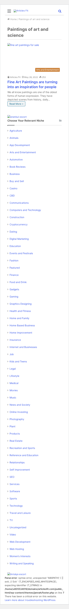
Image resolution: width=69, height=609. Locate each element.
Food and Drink (18, 282)
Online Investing (19, 412)
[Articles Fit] (21, 10)
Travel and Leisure (20, 513)
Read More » (16, 103)
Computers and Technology (25, 210)
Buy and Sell (17, 181)
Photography (17, 419)
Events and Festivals (21, 253)
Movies (14, 390)
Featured (15, 267)
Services (14, 484)
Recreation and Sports (22, 448)
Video (13, 534)
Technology (16, 505)
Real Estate (16, 440)
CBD (12, 195)
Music (13, 397)
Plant (12, 426)
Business (15, 174)
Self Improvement (20, 469)
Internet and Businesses (23, 347)
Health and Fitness (20, 311)
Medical (14, 383)
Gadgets (14, 289)
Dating (13, 231)
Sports (13, 498)
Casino (13, 188)
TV (11, 520)
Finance (14, 275)
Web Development (20, 541)
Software (15, 491)
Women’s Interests (20, 556)
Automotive (16, 159)
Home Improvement (21, 332)
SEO (12, 476)
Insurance (15, 339)
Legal (13, 368)
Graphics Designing (20, 303)
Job (12, 354)
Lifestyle (14, 376)
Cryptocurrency (19, 224)
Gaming (14, 296)
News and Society (20, 404)
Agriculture (16, 130)
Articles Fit (15, 77)
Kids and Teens (18, 361)
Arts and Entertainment (23, 152)
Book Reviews (17, 166)
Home (13, 19)
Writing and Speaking (22, 563)
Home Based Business (22, 325)
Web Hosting (17, 549)
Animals (14, 138)
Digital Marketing (19, 238)
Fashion (14, 260)
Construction (17, 217)
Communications (19, 202)
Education (15, 246)
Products (15, 433)
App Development (20, 145)
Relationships (17, 462)
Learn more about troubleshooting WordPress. (30, 600)
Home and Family (19, 318)
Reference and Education (24, 455)
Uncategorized (18, 527)
